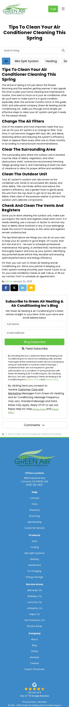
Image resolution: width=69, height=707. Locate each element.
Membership (35, 522)
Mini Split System (27, 61)
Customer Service (34, 528)
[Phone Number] (53, 9)
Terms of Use (33, 379)
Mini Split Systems (34, 553)
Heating (51, 61)
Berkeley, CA (34, 596)
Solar (34, 541)
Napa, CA (35, 614)
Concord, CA (34, 602)
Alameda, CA (34, 590)
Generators (34, 565)
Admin (8, 281)
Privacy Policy (52, 379)
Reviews (34, 657)
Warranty (34, 510)
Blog (34, 645)
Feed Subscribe (36, 348)
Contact (34, 498)
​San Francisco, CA (34, 620)
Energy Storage (34, 577)
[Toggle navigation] (63, 9)
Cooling (34, 547)
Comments (32, 425)
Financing (34, 516)
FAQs (34, 504)
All (6, 61)
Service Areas (34, 626)
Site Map (42, 702)
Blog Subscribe (34, 342)
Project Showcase (34, 669)
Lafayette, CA (34, 608)
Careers (34, 663)
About (34, 639)
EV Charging (34, 571)
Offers (34, 651)
